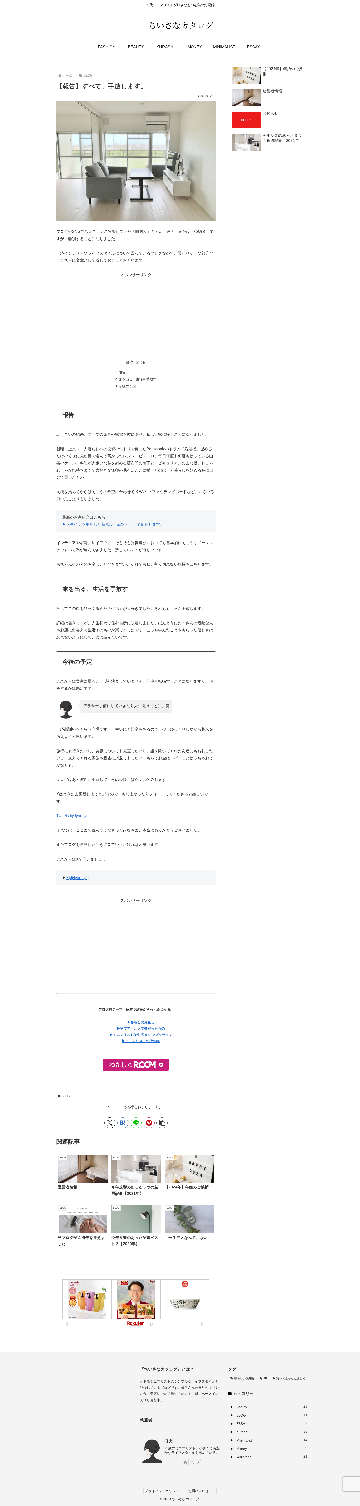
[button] (162, 1122)
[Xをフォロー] (192, 1462)
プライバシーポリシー (162, 1491)
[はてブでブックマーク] (122, 1122)
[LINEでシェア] (136, 1122)
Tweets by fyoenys (72, 816)
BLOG (66, 1096)
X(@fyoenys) (77, 878)
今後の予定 (127, 386)
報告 (122, 372)
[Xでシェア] (109, 1122)
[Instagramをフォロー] (199, 1462)
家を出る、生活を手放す (137, 379)
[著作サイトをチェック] (185, 1462)
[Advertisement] (136, 313)
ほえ (168, 1441)
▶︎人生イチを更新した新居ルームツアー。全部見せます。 (113, 524)
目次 (129, 362)
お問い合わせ (198, 1491)
